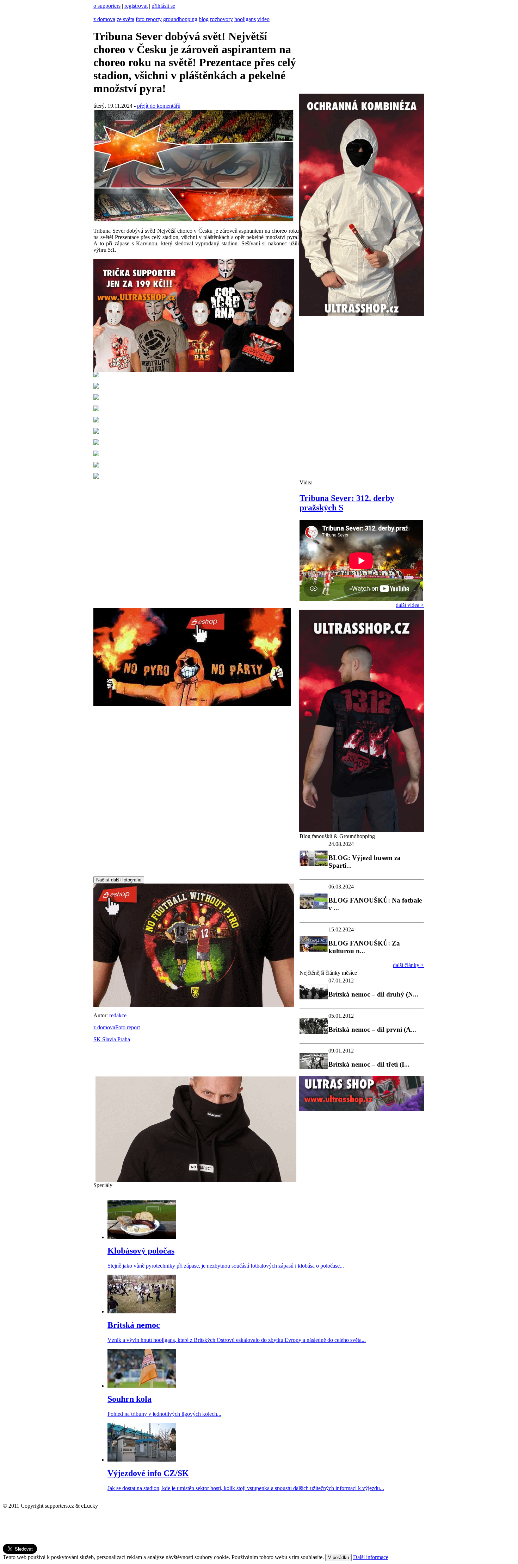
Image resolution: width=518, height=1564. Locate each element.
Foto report (127, 1027)
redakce (118, 1015)
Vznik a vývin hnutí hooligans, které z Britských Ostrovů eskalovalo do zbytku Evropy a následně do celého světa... (236, 1340)
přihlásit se (163, 6)
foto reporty (149, 19)
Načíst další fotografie (118, 880)
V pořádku (338, 1557)
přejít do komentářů (158, 106)
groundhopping (180, 19)
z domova (104, 19)
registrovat (136, 6)
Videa (306, 482)
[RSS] (102, 13)
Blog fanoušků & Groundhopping (337, 836)
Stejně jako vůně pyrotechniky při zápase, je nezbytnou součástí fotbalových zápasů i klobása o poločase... (225, 1266)
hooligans (245, 19)
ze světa (125, 19)
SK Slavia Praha (111, 1039)
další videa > (410, 605)
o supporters (107, 6)
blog (204, 19)
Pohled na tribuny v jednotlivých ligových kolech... (164, 1414)
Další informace (370, 1557)
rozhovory (221, 19)
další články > (408, 965)
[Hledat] (95, 13)
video (263, 19)
